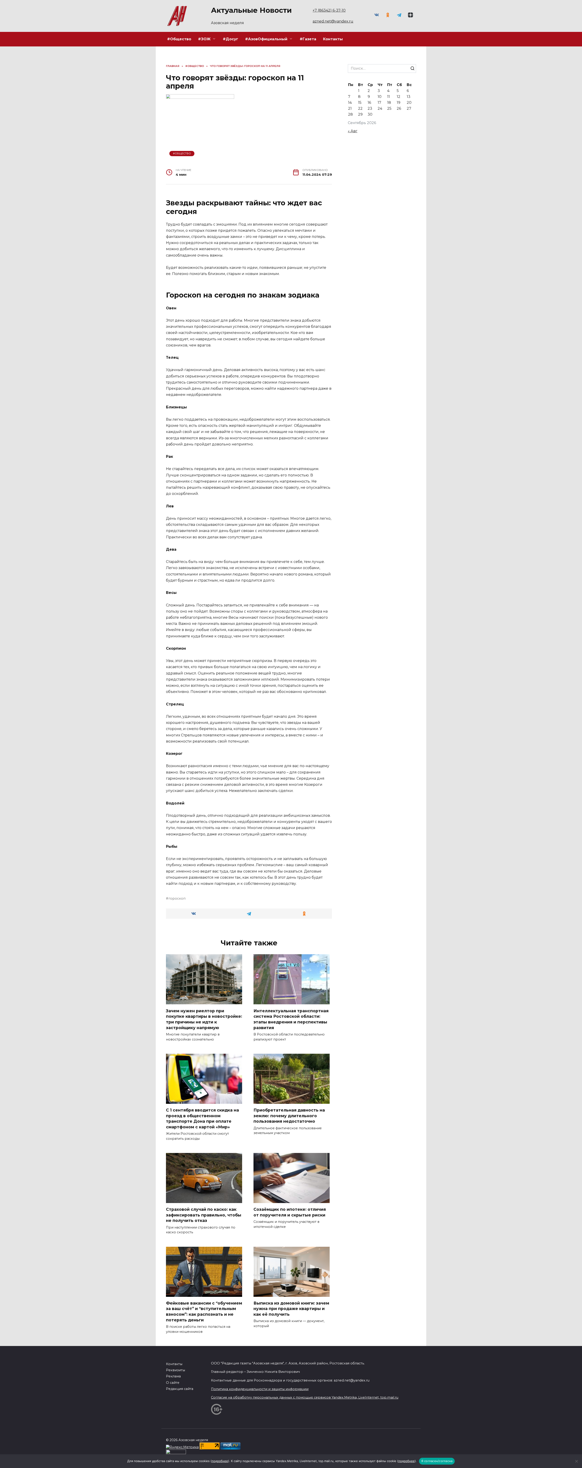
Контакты (333, 39)
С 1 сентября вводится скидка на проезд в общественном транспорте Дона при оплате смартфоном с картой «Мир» (202, 1118)
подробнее (220, 1461)
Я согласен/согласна (437, 1461)
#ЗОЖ (204, 39)
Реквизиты (175, 1370)
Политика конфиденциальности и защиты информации (260, 1389)
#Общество (179, 39)
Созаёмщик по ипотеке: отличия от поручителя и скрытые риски (289, 1212)
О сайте (172, 1383)
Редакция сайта (179, 1389)
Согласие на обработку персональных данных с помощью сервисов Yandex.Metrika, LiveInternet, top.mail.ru (304, 1397)
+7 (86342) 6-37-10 (329, 10)
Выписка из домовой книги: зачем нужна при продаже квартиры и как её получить (291, 1309)
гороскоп (177, 898)
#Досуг (230, 39)
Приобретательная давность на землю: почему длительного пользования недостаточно (289, 1116)
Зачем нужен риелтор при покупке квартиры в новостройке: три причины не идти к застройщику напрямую (204, 1019)
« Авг (352, 131)
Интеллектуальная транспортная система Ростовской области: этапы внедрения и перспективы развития (291, 1019)
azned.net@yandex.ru (333, 21)
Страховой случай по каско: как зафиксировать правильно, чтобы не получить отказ (203, 1215)
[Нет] (576, 1461)
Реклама (173, 1376)
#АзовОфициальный (266, 39)
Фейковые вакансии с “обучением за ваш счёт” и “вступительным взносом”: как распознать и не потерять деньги (204, 1311)
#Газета (308, 39)
